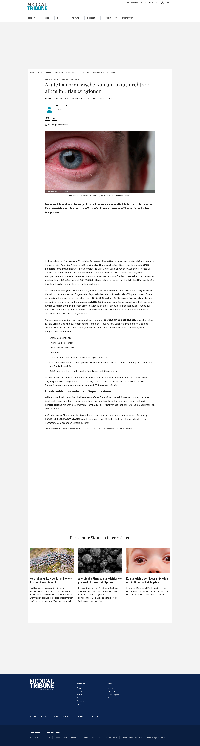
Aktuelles (81, 683)
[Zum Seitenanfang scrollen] (195, 741)
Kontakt (33, 716)
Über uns (111, 688)
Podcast (80, 701)
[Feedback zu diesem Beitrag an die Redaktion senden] (54, 118)
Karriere (111, 698)
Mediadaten (112, 691)
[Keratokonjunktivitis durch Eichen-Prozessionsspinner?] (52, 560)
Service (111, 683)
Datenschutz (67, 716)
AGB (56, 716)
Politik (79, 694)
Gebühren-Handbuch (129, 2)
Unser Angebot (114, 694)
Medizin (79, 688)
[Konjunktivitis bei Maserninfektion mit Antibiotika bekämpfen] (148, 560)
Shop (143, 2)
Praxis (79, 691)
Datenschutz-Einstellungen (88, 716)
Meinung (80, 698)
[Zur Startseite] (37, 6)
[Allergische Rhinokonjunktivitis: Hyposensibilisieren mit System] (100, 560)
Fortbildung (81, 704)
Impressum (45, 716)
